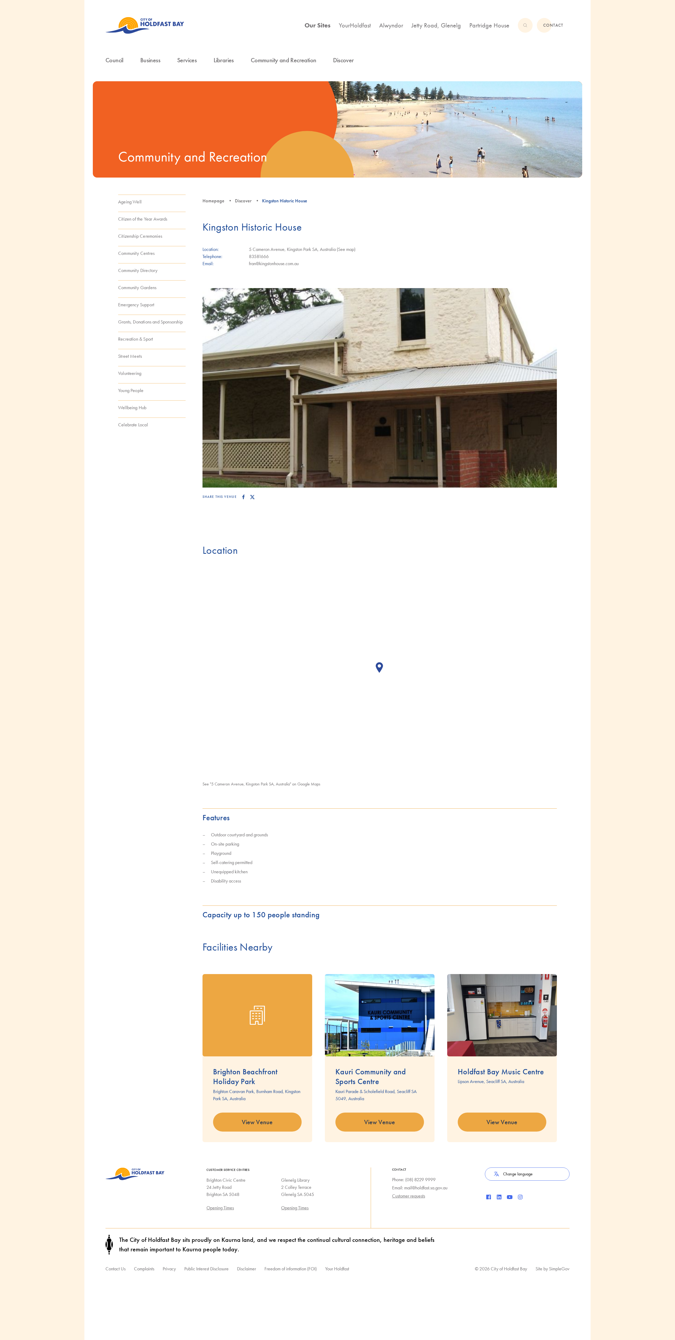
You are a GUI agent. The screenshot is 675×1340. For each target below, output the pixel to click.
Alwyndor (391, 25)
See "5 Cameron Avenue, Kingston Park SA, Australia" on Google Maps (261, 784)
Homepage (213, 201)
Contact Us (115, 1269)
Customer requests (408, 1196)
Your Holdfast (337, 1269)
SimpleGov (559, 1269)
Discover (243, 201)
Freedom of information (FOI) (290, 1269)
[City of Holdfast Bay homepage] (144, 25)
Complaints (144, 1269)
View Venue (257, 1122)
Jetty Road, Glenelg (436, 25)
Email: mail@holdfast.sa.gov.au (419, 1188)
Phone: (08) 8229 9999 (414, 1179)
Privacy (169, 1269)
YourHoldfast (355, 25)
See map (346, 249)
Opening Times (220, 1208)
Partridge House (489, 25)
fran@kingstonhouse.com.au (274, 263)
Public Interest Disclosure (206, 1269)
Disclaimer (246, 1269)
